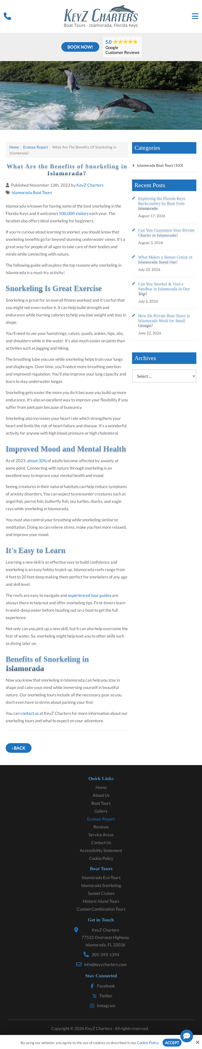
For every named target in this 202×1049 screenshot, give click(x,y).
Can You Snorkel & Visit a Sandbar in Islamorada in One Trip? (164, 288)
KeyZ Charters (89, 185)
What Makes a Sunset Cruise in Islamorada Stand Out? (165, 259)
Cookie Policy (148, 1042)
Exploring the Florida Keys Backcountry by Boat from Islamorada (161, 203)
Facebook (106, 985)
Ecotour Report (35, 147)
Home (14, 147)
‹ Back (18, 748)
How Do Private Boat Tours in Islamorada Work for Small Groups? (164, 320)
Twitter (106, 995)
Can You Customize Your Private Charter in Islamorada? (166, 232)
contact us (29, 713)
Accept (172, 1042)
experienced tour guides (89, 595)
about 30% (37, 460)
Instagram (106, 1005)
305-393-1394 (105, 954)
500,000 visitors (73, 213)
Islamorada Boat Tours (32, 192)
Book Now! (80, 46)
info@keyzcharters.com (105, 964)
